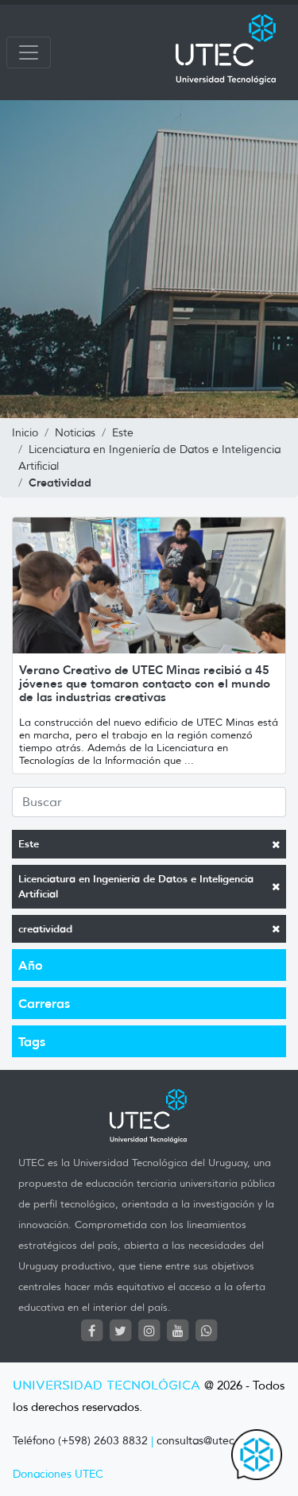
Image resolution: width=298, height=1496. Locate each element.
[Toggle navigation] (28, 52)
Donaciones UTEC (58, 1474)
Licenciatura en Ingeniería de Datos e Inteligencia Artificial (135, 886)
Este (28, 844)
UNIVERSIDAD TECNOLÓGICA (106, 1385)
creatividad (45, 929)
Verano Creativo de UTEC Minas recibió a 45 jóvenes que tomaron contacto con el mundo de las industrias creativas (144, 683)
